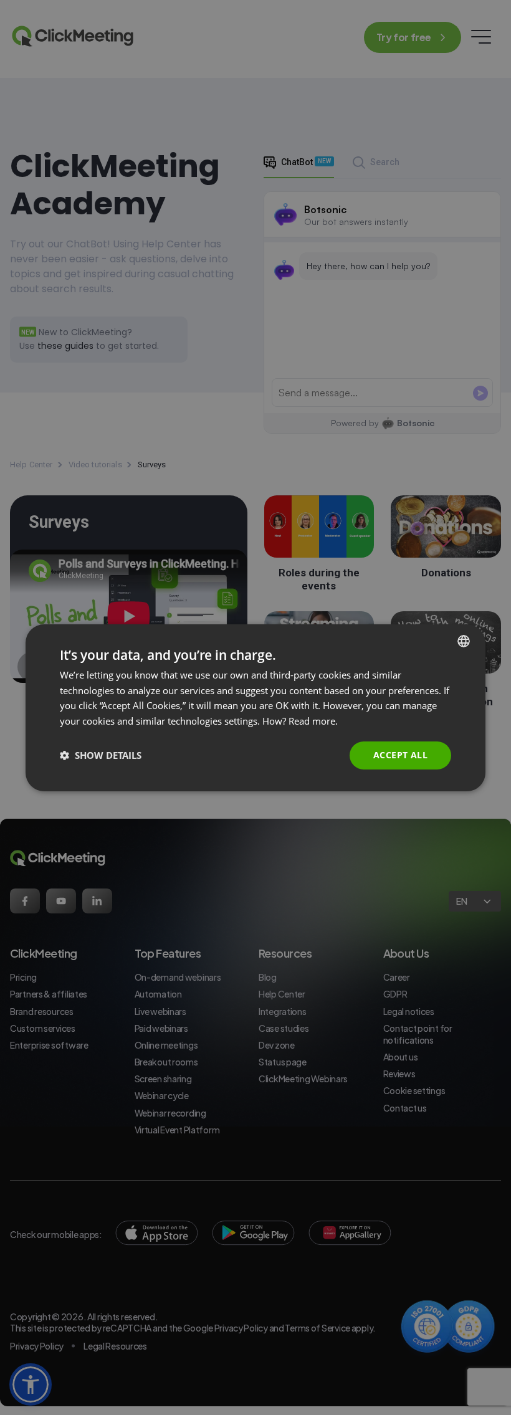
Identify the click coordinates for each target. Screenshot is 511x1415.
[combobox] (463, 640)
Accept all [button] (400, 755)
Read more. (313, 721)
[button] (100, 755)
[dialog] (255, 707)
